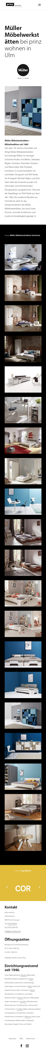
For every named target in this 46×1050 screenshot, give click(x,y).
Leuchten (23, 1002)
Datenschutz (30, 1039)
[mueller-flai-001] (23, 454)
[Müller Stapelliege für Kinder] (23, 606)
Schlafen (20, 1009)
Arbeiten (24, 975)
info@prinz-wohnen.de (13, 931)
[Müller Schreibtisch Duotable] (23, 515)
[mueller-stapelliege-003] (23, 301)
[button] (7, 887)
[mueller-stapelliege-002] (23, 331)
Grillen (30, 986)
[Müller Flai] (23, 790)
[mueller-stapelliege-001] (23, 393)
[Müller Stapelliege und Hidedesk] (23, 545)
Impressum (12, 1039)
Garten (31, 979)
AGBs (21, 1039)
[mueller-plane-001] (23, 270)
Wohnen (28, 1017)
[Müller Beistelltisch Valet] (23, 851)
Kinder (32, 990)
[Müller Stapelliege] (23, 668)
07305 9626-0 (12, 924)
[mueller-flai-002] (23, 484)
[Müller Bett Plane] (23, 820)
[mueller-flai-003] (23, 423)
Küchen (20, 998)
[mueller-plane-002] (23, 362)
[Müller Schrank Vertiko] (23, 729)
